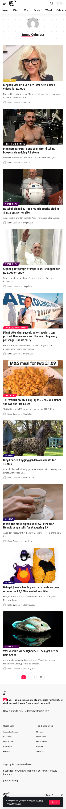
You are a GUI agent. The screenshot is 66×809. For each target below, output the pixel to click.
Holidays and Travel (15, 328)
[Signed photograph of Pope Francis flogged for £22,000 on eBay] (33, 247)
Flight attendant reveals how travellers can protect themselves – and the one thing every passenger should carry (30, 336)
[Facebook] (58, 795)
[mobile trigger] (6, 3)
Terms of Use (15, 803)
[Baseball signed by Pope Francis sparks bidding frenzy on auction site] (33, 187)
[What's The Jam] (12, 3)
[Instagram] (62, 795)
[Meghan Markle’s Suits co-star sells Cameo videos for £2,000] (33, 63)
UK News (9, 455)
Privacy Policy (37, 801)
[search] (51, 3)
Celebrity (10, 80)
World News (11, 204)
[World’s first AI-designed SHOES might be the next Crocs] (33, 629)
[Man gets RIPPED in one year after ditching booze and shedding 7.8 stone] (33, 127)
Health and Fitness (15, 144)
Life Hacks (10, 395)
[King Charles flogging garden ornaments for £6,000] (33, 438)
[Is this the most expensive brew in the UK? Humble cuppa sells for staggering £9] (33, 502)
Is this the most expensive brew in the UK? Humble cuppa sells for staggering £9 (28, 525)
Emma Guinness (14, 102)
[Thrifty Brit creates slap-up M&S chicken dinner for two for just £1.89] (33, 378)
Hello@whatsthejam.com (36, 711)
